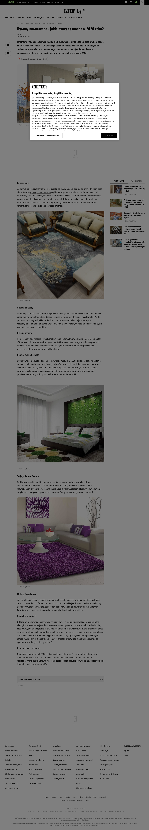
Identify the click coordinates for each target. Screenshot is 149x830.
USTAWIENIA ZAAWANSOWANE (47, 135)
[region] (74, 111)
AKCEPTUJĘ (109, 136)
